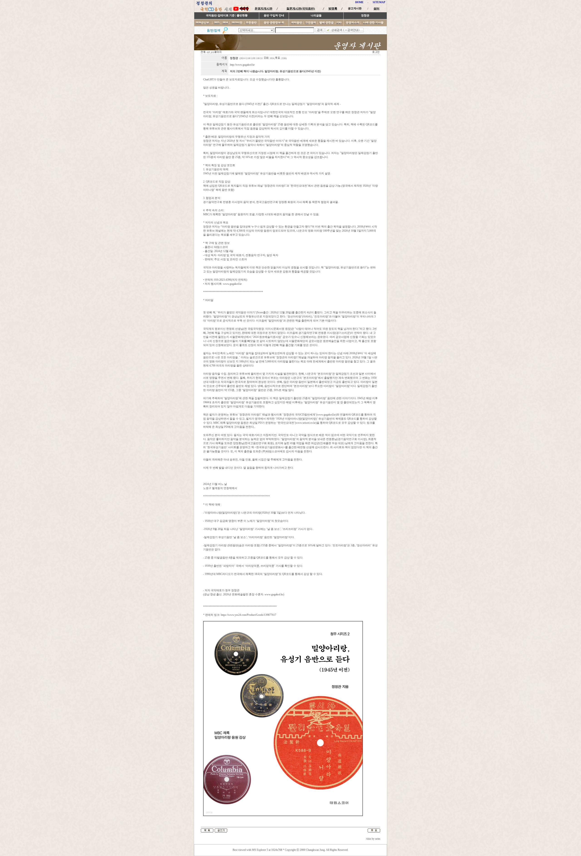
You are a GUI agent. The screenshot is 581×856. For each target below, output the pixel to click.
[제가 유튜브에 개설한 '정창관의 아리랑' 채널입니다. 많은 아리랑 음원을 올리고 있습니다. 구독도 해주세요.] (241, 10)
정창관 (234, 58)
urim (377, 838)
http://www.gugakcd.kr (242, 64)
